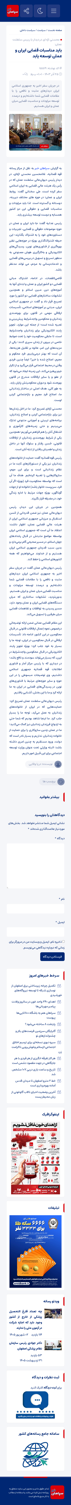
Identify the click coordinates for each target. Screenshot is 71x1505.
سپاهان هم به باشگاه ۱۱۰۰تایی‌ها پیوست (36, 1015)
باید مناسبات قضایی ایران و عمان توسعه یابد (38, 53)
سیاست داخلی (27, 30)
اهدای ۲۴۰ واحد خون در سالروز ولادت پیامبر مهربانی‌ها (34, 1004)
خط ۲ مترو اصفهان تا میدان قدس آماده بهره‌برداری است (35, 1083)
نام (62, 898)
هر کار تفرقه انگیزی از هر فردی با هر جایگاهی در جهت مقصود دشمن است (34, 1061)
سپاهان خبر (42, 168)
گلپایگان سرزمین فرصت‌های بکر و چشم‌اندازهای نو (35, 1033)
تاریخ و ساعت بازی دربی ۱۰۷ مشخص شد (34, 1072)
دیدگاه (60, 838)
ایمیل (60, 922)
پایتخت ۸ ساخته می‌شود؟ (40, 1024)
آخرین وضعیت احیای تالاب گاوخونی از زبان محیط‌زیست (33, 1094)
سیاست (41, 30)
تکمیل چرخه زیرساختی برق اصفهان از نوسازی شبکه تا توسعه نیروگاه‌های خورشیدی (36, 990)
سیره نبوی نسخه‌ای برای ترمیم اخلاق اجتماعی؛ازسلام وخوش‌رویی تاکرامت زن (37, 1047)
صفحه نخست (55, 30)
